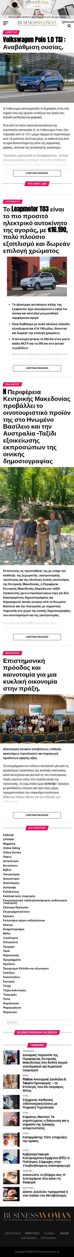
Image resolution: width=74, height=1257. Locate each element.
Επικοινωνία (48, 1238)
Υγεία (6, 999)
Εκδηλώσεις (11, 891)
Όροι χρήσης (13, 1233)
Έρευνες (8, 916)
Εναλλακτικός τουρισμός (19, 896)
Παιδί (6, 951)
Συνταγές (9, 981)
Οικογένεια (10, 942)
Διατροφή (9, 887)
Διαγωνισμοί (11, 878)
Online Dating (11, 848)
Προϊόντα (9, 964)
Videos (7, 856)
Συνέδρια (9, 972)
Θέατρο (8, 925)
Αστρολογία (10, 861)
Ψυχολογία (10, 1012)
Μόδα (6, 933)
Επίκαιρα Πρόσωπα (15, 907)
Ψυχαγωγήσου (12, 1007)
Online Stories (12, 852)
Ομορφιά (8, 946)
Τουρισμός (10, 994)
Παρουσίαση (11, 955)
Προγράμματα (12, 959)
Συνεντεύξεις (11, 977)
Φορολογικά (11, 1003)
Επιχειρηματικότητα (16, 911)
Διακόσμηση (11, 883)
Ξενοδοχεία (10, 938)
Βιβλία (7, 869)
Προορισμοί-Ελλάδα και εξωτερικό (26, 968)
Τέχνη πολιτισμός (14, 990)
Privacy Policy (32, 1233)
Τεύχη (7, 985)
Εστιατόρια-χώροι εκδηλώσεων (24, 920)
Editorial (8, 835)
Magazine (9, 843)
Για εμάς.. (50, 1233)
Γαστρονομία (11, 874)
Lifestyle (8, 839)
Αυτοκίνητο (10, 865)
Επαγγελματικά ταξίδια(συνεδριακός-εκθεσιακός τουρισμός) (35, 902)
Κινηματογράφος (13, 929)
